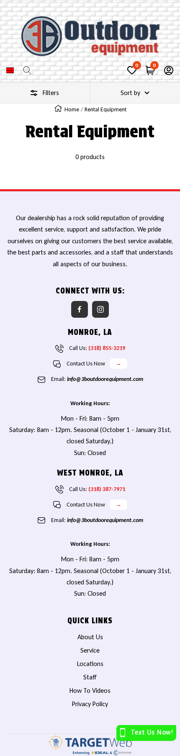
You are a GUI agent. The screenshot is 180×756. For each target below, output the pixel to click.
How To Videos (90, 690)
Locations (90, 664)
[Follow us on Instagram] (100, 309)
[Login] (169, 70)
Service (90, 650)
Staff (90, 677)
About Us (90, 637)
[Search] (27, 70)
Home (71, 109)
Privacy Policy (90, 704)
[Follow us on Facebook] (79, 309)
